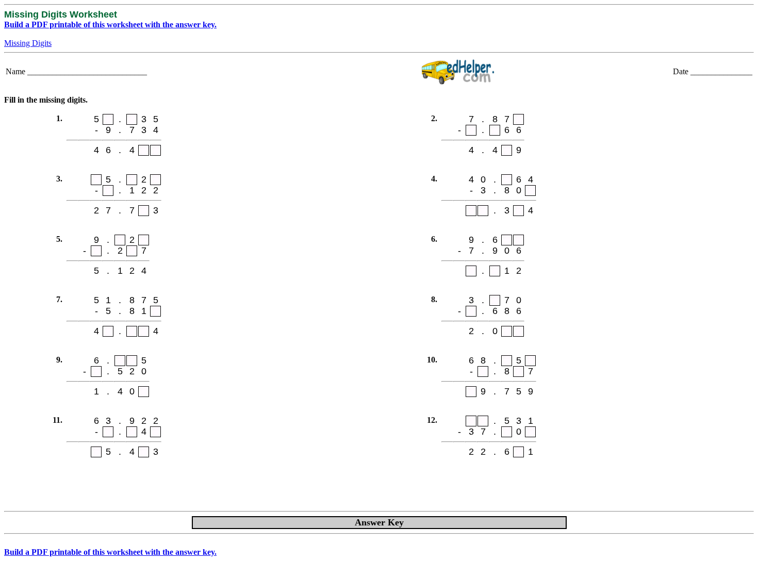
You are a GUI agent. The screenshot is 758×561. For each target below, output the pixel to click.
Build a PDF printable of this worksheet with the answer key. (110, 24)
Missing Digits (28, 43)
